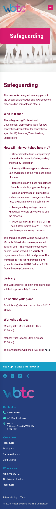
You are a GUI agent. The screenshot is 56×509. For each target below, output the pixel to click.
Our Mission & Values (14, 479)
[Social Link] (5, 376)
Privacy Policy (10, 497)
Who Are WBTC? (11, 473)
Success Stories (11, 454)
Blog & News (9, 459)
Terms (23, 497)
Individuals (8, 442)
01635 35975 (13, 412)
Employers (8, 448)
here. (48, 349)
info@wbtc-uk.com (16, 418)
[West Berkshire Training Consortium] (14, 8)
